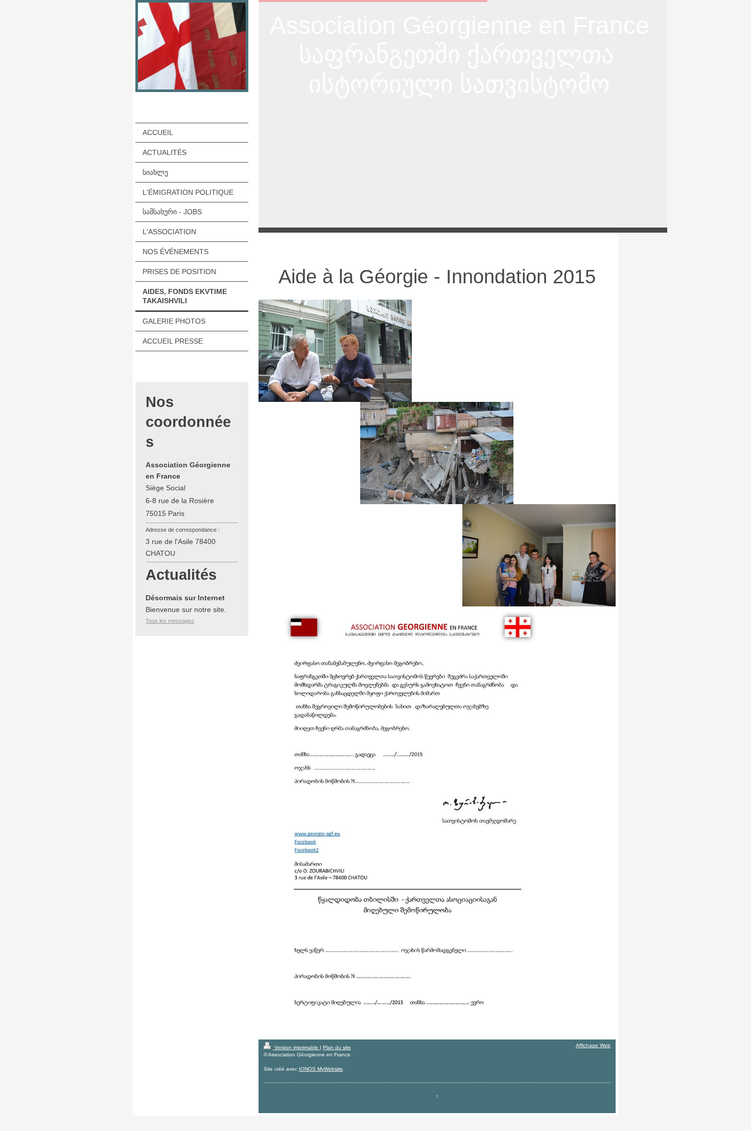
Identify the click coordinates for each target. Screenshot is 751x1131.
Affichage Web (593, 1045)
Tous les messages (170, 621)
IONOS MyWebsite (321, 1069)
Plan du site (337, 1047)
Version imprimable (296, 1047)
